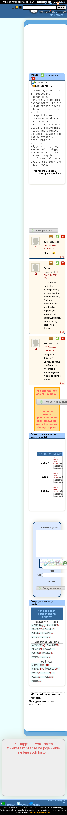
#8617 (49, 673)
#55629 (49, 629)
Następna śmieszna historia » (41, 702)
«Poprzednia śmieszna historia (45, 696)
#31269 (37, 677)
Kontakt (50, 3)
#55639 (46, 637)
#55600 (36, 633)
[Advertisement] (14, 369)
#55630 (53, 625)
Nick (52, 570)
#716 (49, 677)
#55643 (36, 637)
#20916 (52, 668)
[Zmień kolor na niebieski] (13, 7)
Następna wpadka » (50, 173)
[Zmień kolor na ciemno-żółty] (16, 7)
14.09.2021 (50, 75)
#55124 (36, 657)
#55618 (38, 625)
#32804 (36, 681)
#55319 (53, 645)
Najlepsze (57, 12)
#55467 (48, 653)
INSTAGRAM (10, 805)
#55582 (38, 645)
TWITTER (24, 805)
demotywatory (55, 808)
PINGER (36, 805)
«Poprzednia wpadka (44, 171)
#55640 (48, 633)
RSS (62, 3)
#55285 (46, 657)
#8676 (37, 673)
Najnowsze (56, 15)
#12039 (40, 665)
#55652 (37, 629)
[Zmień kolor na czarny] (20, 7)
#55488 (36, 653)
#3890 (38, 668)
